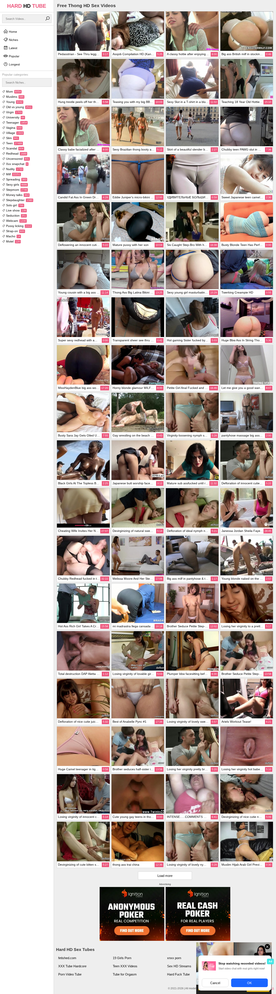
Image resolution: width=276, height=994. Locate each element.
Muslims (14, 96)
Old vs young (18, 107)
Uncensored (17, 158)
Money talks (17, 195)
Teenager (16, 122)
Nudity (14, 169)
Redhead (16, 153)
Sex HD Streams (179, 966)
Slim (11, 138)
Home (12, 31)
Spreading (16, 179)
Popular (13, 56)
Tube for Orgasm (125, 974)
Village (14, 133)
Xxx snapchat (16, 164)
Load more (164, 876)
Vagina (13, 127)
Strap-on (14, 231)
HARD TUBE (26, 6)
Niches (13, 40)
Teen (13, 143)
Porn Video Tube (70, 974)
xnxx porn (174, 958)
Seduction (15, 215)
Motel (12, 241)
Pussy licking (18, 226)
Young (14, 102)
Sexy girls (16, 184)
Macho (12, 236)
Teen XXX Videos (125, 966)
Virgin (13, 112)
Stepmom (16, 189)
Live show (15, 210)
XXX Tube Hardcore (72, 966)
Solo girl (14, 205)
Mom (13, 91)
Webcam (15, 220)
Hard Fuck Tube (178, 974)
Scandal (14, 148)
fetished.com (67, 958)
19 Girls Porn (122, 958)
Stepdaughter (19, 200)
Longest (14, 64)
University (14, 117)
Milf (12, 174)
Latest (12, 48)
